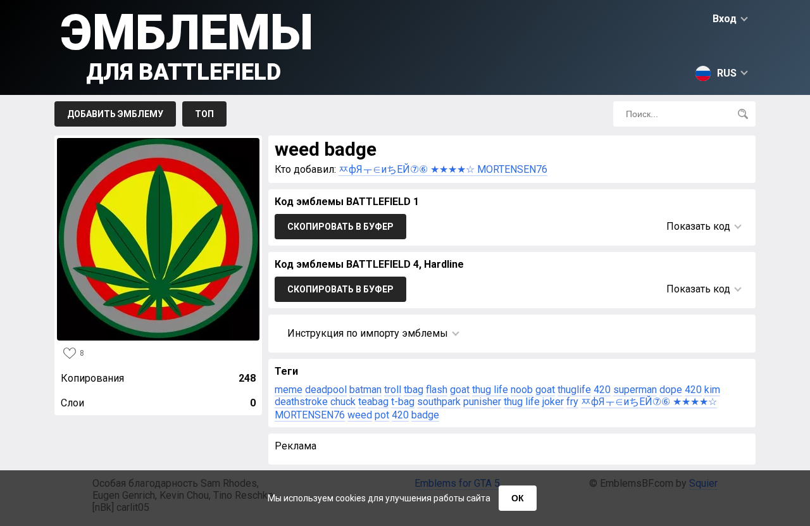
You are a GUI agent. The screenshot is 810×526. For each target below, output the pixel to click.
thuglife (574, 390)
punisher (482, 402)
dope (670, 390)
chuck (343, 402)
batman (365, 390)
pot (382, 415)
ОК (517, 498)
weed (359, 415)
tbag (413, 390)
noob (522, 390)
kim (712, 390)
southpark (439, 402)
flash (436, 390)
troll (392, 390)
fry (572, 402)
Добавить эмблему (115, 114)
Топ (204, 114)
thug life (490, 390)
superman (635, 390)
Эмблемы (187, 44)
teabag (373, 402)
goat (460, 390)
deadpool (326, 390)
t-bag (402, 402)
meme (288, 390)
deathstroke (301, 402)
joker (553, 402)
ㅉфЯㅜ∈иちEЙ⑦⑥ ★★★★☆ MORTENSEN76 (443, 169)
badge (425, 415)
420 (602, 390)
